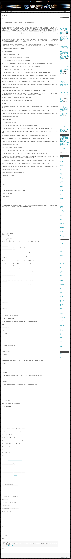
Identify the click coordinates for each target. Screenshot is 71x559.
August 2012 (61, 215)
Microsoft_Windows (62, 304)
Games (61, 283)
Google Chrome (62, 284)
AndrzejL (61, 142)
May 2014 (61, 197)
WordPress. (68, 557)
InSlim (61, 291)
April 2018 (61, 165)
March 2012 (61, 222)
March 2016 (61, 177)
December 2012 (62, 210)
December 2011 (62, 226)
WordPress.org (62, 357)
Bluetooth (61, 254)
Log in (61, 353)
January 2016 (61, 178)
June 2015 (61, 182)
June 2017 (61, 170)
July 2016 (61, 174)
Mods (60, 305)
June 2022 (61, 161)
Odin (60, 312)
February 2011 (62, 236)
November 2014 (62, 189)
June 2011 (61, 231)
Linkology (61, 296)
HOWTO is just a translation (41, 20)
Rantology (61, 320)
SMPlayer (61, 333)
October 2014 (61, 190)
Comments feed (62, 356)
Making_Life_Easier (62, 300)
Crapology (61, 264)
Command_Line (62, 260)
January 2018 (61, 166)
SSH (60, 334)
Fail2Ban (61, 275)
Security (61, 329)
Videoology (61, 345)
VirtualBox (61, 346)
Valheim (61, 341)
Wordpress (61, 349)
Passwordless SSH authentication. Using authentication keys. (63, 140)
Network (61, 309)
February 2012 (62, 223)
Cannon (61, 258)
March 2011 (61, 235)
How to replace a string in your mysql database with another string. (64, 70)
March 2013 (61, 207)
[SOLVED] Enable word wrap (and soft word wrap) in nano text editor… (64, 100)
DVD (60, 272)
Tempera (65, 557)
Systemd (61, 337)
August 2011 (61, 228)
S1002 (61, 324)
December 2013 (62, 203)
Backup (61, 247)
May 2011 (61, 232)
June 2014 (61, 195)
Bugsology (61, 255)
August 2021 (61, 162)
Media (61, 301)
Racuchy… (61, 98)
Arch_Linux (61, 246)
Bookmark (4, 548)
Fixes (60, 279)
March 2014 (61, 199)
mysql (61, 308)
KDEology (61, 293)
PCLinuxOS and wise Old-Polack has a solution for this (15, 460)
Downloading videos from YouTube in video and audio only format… (64, 79)
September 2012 (62, 214)
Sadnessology (62, 325)
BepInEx (61, 251)
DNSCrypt (61, 271)
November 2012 (62, 211)
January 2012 (61, 224)
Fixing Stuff (61, 280)
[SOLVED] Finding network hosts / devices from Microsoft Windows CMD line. (64, 130)
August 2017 (61, 169)
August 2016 (61, 173)
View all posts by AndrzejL (9, 545)
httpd (61, 287)
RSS (60, 322)
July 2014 (61, 194)
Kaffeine (61, 292)
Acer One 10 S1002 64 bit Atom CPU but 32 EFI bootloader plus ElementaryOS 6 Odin (64, 32)
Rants (61, 321)
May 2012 (61, 219)
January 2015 (61, 186)
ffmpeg (61, 276)
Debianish (61, 268)
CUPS (60, 267)
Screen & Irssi (61, 326)
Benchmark (61, 250)
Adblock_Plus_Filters (62, 243)
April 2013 (61, 206)
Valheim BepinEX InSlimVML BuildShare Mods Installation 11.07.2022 (63, 29)
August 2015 (61, 181)
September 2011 (62, 227)
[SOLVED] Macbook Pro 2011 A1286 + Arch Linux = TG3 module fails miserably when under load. (64, 52)
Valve (60, 342)
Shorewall (61, 330)
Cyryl (33, 20)
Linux (60, 297)
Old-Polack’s (15, 475)
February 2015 (62, 185)
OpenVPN (61, 316)
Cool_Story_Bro (62, 263)
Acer (60, 242)
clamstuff (61, 259)
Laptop (61, 295)
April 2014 (61, 198)
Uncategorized (62, 338)
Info (60, 288)
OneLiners (61, 313)
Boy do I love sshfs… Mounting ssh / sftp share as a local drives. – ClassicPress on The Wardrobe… (64, 137)
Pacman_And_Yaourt (62, 317)
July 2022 (61, 160)
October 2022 (61, 157)
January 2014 (61, 202)
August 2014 (61, 193)
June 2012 (61, 218)
